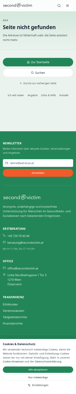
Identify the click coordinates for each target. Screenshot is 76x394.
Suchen (40, 73)
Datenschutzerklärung (48, 361)
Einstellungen (40, 385)
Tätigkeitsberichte (15, 317)
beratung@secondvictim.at (25, 243)
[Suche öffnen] (59, 5)
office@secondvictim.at (22, 268)
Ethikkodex (10, 304)
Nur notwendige (38, 377)
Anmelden (38, 173)
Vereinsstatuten (13, 311)
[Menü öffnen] (67, 5)
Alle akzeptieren (38, 369)
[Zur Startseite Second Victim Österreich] (18, 6)
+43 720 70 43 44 (18, 236)
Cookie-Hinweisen (13, 361)
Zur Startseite (40, 62)
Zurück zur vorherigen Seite (39, 83)
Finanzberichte (13, 323)
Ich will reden (16, 95)
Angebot (33, 95)
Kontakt (63, 95)
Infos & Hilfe (48, 95)
